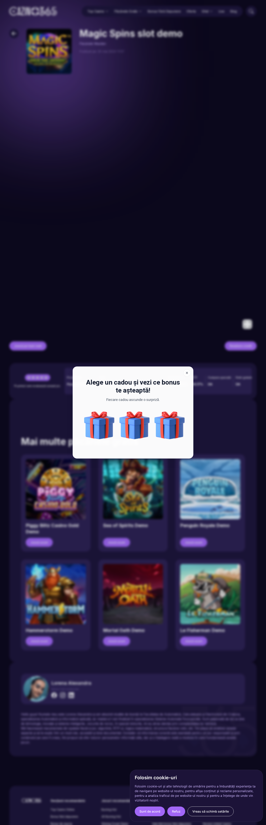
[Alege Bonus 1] (99, 425)
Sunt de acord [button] (149, 811)
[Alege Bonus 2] (169, 425)
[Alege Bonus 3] (134, 425)
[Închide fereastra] (186, 372)
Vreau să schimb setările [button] (210, 811)
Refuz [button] (176, 811)
